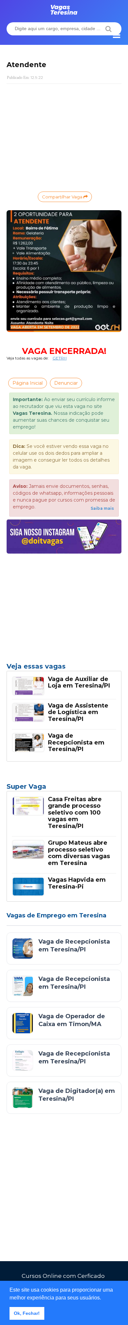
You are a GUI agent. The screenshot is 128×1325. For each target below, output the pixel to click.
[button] (103, 1298)
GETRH (60, 358)
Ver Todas (64, 788)
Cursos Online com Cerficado (63, 1276)
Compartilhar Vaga (62, 196)
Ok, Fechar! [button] (27, 1313)
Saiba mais (102, 508)
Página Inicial (27, 383)
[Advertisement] (64, 136)
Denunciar (66, 383)
